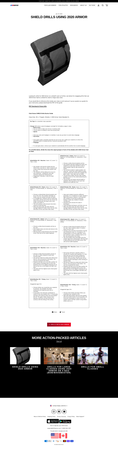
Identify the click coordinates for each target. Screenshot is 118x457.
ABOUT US (83, 5)
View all (59, 341)
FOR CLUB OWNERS (50, 5)
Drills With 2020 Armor (59, 324)
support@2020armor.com (54, 428)
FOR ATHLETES (63, 5)
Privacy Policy (71, 416)
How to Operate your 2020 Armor (59, 425)
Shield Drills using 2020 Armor (25, 368)
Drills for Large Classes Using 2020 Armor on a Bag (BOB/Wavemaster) (59, 370)
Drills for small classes (92, 368)
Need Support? (80, 416)
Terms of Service (61, 416)
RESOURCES (74, 5)
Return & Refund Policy (40, 416)
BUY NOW (92, 5)
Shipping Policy (51, 416)
